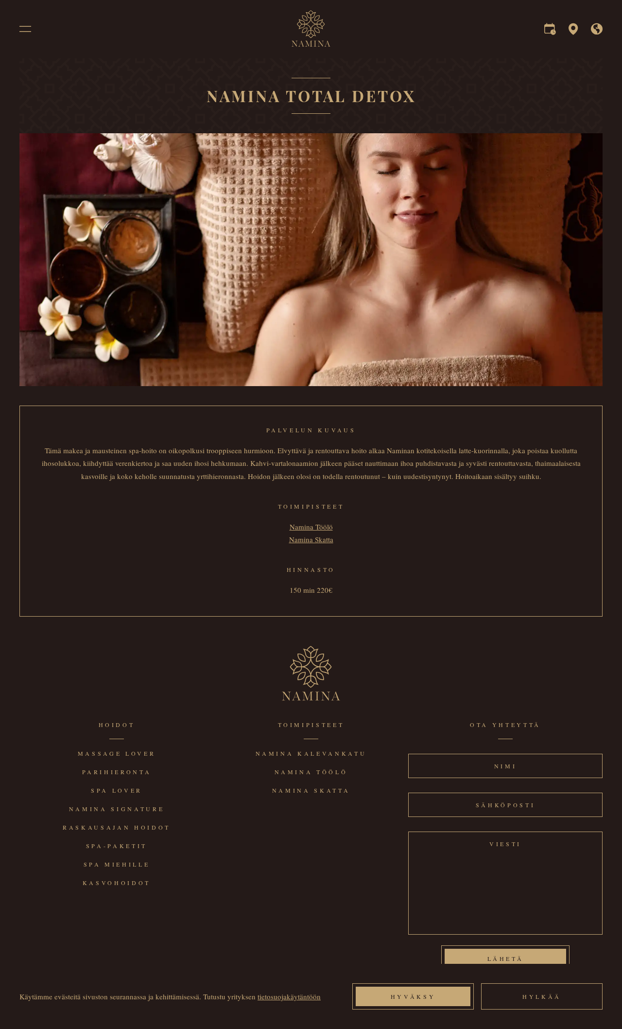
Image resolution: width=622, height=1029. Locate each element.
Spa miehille (117, 864)
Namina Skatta (311, 539)
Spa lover (116, 790)
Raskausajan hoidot (117, 827)
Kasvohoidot (117, 883)
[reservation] (550, 31)
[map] (573, 31)
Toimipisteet (311, 724)
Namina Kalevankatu (311, 753)
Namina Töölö (311, 527)
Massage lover (117, 753)
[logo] (311, 44)
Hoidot (117, 724)
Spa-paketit (116, 846)
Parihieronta (117, 772)
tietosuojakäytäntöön (289, 996)
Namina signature (117, 809)
